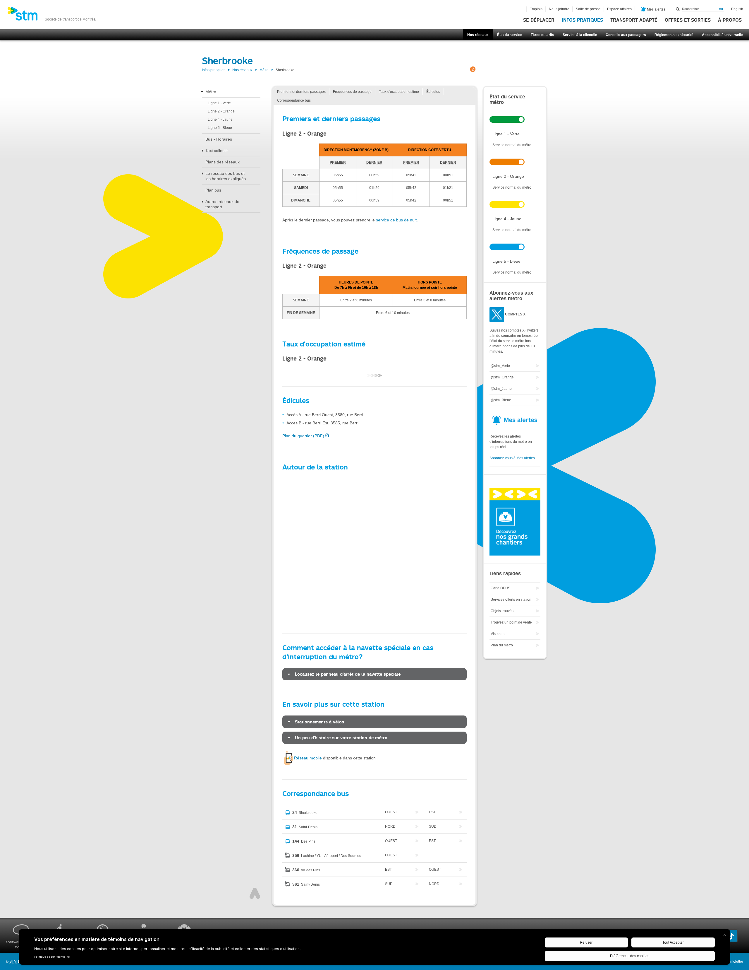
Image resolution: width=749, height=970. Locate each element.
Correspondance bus (294, 100)
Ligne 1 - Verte (219, 103)
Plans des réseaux (222, 162)
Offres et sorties (688, 20)
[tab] (374, 674)
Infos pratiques (582, 20)
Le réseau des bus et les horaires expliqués (225, 176)
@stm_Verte (500, 366)
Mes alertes (655, 9)
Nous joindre (559, 9)
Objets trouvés (502, 611)
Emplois (536, 9)
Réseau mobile (308, 758)
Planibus (213, 190)
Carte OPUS (500, 588)
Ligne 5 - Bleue (220, 128)
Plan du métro (502, 645)
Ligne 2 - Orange (221, 111)
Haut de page (255, 893)
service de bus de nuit (396, 220)
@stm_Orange (502, 377)
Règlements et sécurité (673, 35)
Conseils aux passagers (626, 35)
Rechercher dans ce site (678, 9)
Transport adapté (633, 20)
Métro (264, 70)
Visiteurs (497, 634)
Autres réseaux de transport (222, 204)
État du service (509, 35)
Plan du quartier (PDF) (303, 435)
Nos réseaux (478, 35)
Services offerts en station (511, 599)
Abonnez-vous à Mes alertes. (512, 458)
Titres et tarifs (542, 35)
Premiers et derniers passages (301, 92)
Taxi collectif (216, 150)
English (737, 9)
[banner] (52, 15)
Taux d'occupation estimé (399, 92)
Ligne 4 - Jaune (220, 119)
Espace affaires (619, 9)
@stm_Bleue (501, 400)
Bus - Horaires (218, 139)
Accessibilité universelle (722, 35)
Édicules (433, 92)
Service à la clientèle (580, 35)
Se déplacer (538, 20)
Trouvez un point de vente (511, 622)
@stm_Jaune (501, 389)
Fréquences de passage (352, 92)
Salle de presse (588, 9)
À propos (730, 20)
